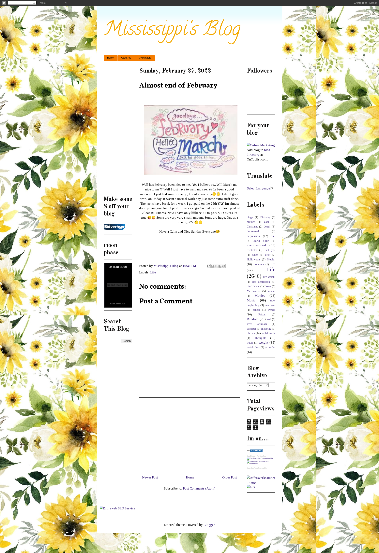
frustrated (252, 250)
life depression (261, 281)
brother (251, 221)
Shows (251, 333)
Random (252, 319)
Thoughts (260, 337)
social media (268, 333)
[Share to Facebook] (220, 266)
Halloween (253, 259)
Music (251, 300)
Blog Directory (251, 456)
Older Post (229, 477)
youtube (270, 347)
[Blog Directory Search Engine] (261, 463)
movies (271, 291)
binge (250, 217)
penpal (256, 309)
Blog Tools (254, 468)
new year (270, 305)
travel (250, 342)
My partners (145, 57)
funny (255, 254)
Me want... (254, 291)
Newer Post (150, 477)
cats (266, 221)
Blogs (248, 468)
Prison (261, 314)
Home (110, 57)
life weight (269, 276)
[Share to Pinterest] (224, 266)
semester (251, 328)
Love (268, 286)
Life (153, 272)
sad (269, 319)
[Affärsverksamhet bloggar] (261, 482)
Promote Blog (262, 468)
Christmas (252, 226)
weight (263, 342)
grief (267, 254)
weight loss (253, 347)
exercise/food (256, 245)
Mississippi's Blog (172, 31)
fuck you (270, 250)
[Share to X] (216, 266)
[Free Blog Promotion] (260, 458)
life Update (253, 286)
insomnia (259, 264)
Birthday (265, 217)
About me (126, 57)
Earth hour (261, 240)
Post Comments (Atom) (199, 488)
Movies (260, 295)
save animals (257, 323)
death (267, 226)
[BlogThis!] (212, 266)
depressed (253, 231)
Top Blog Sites (261, 456)
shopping (266, 328)
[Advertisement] (189, 435)
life (273, 264)
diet (273, 236)
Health (271, 259)
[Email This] (209, 266)
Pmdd (271, 309)
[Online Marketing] (261, 145)
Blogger (209, 525)
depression (253, 236)
